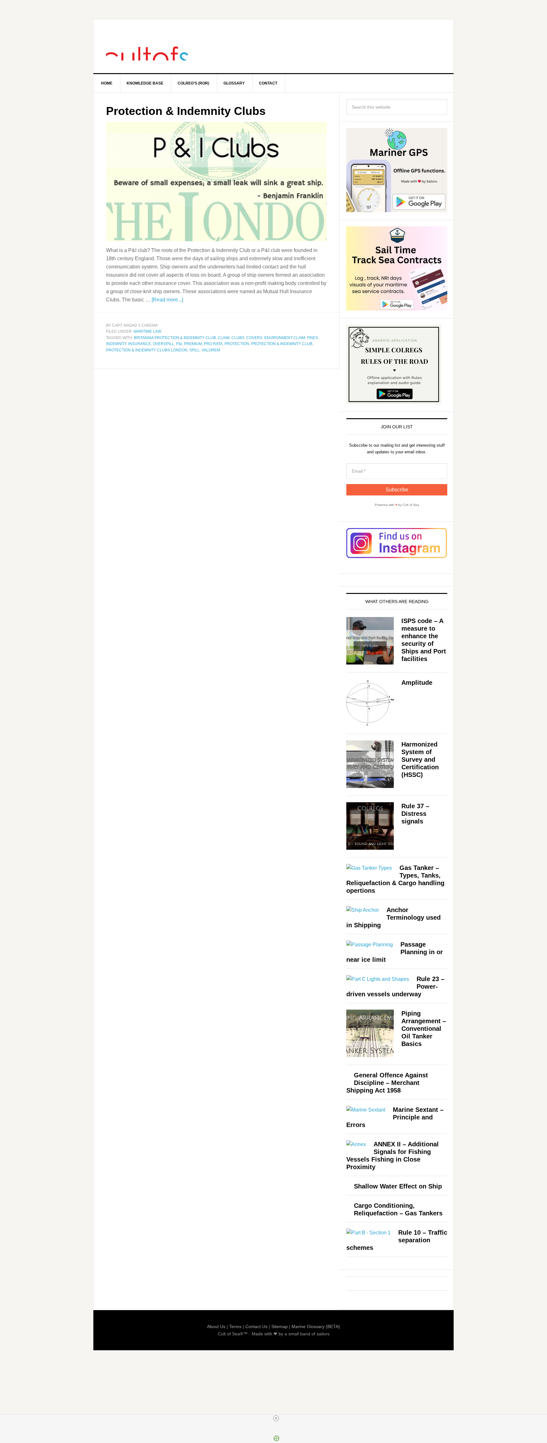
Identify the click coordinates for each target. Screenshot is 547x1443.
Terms (235, 1326)
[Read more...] (167, 299)
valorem (211, 350)
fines (312, 338)
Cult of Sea (147, 46)
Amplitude (416, 682)
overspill (163, 344)
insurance (139, 344)
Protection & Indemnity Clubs (186, 110)
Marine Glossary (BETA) (316, 1326)
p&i (179, 344)
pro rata (213, 344)
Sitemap (279, 1326)
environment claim (284, 338)
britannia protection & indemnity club (175, 338)
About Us (216, 1326)
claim (223, 338)
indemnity (116, 344)
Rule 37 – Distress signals (415, 814)
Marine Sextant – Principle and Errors (394, 1117)
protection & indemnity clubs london (146, 350)
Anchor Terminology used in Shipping (393, 917)
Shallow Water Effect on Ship (398, 1186)
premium (193, 344)
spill (194, 350)
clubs (237, 338)
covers (254, 338)
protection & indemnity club (281, 344)
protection (236, 344)
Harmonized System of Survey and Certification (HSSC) (420, 759)
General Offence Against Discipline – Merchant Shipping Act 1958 (387, 1083)
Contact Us (256, 1326)
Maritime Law (147, 331)
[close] (276, 1418)
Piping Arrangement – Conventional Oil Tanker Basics (423, 1028)
